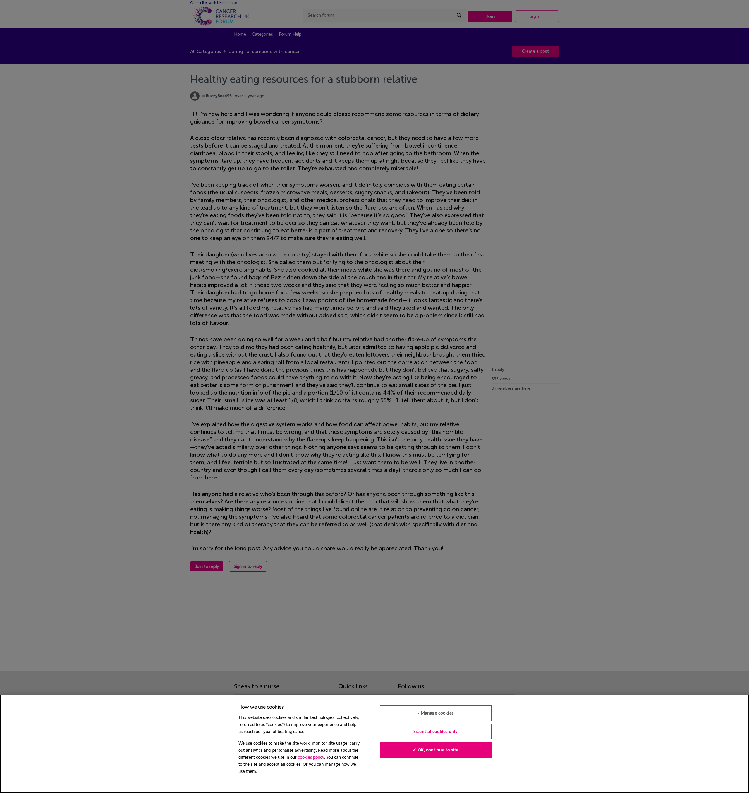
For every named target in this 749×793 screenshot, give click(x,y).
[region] (374, 744)
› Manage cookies (435, 713)
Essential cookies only (435, 731)
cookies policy (311, 757)
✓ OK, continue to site (435, 750)
